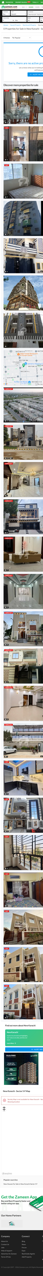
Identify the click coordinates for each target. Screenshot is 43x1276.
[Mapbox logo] (7, 1173)
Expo (23, 1251)
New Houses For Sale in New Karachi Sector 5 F (20, 1184)
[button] (6, 14)
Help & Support (6, 1251)
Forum (24, 1247)
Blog (23, 1241)
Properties (9, 2)
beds (29, 18)
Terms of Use (6, 1257)
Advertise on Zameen (9, 1254)
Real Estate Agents (28, 1254)
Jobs (2, 1247)
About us (4, 1241)
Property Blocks (22, 2)
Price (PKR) (6, 18)
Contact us (5, 1244)
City (12, 11)
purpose (5, 11)
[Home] (3, 2)
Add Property (27, 1257)
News (24, 1244)
